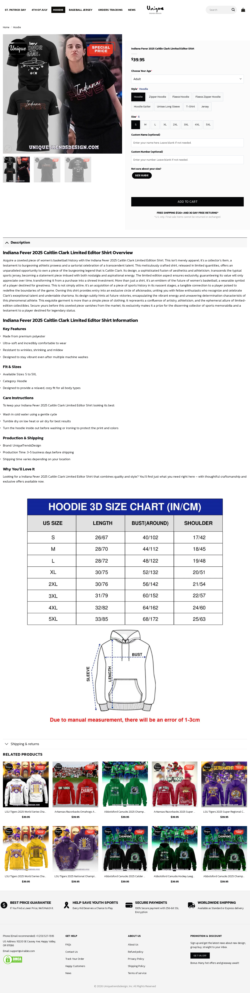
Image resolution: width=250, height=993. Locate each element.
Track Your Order (74, 959)
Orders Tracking (110, 10)
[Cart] (243, 10)
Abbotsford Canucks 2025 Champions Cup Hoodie (224, 876)
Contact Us (71, 952)
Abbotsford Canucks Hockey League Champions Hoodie (175, 876)
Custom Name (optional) (145, 135)
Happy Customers (75, 966)
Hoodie (58, 10)
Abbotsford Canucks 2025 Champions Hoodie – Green (125, 812)
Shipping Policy (136, 966)
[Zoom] (8, 149)
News (132, 10)
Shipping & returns (25, 743)
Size (135, 117)
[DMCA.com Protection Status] (12, 959)
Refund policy (135, 952)
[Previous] (10, 94)
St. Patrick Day (15, 10)
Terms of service (137, 973)
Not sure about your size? (146, 169)
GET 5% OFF (200, 955)
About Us (133, 944)
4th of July (39, 10)
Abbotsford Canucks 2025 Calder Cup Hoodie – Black (125, 876)
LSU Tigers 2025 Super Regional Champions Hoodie (224, 812)
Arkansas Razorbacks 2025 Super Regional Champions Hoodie (175, 812)
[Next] (114, 94)
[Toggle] (7, 242)
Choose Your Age (141, 71)
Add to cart (187, 201)
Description (20, 242)
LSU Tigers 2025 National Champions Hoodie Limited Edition (75, 876)
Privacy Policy (136, 959)
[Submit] (233, 9)
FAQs (68, 944)
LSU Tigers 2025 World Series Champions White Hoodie (26, 812)
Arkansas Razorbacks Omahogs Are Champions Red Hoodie (75, 812)
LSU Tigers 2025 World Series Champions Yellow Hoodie (26, 876)
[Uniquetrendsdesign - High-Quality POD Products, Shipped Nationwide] (155, 10)
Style (139, 89)
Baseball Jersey (80, 10)
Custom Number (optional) (147, 152)
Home (6, 27)
